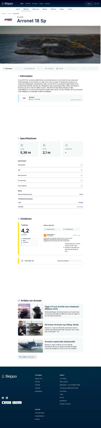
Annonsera (63, 391)
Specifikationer (30, 68)
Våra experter (64, 381)
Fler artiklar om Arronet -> (27, 357)
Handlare (70, 9)
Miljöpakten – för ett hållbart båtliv (70, 385)
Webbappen (38, 391)
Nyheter (47, 3)
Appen (41, 3)
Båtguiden (26, 9)
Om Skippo (63, 378)
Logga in (89, 3)
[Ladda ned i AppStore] (6, 402)
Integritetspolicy (39, 416)
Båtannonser (36, 9)
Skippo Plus (38, 378)
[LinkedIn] (7, 398)
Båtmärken (53, 9)
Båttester (45, 9)
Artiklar (61, 68)
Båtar (22, 3)
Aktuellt (18, 9)
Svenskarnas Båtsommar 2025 (69, 388)
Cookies (37, 419)
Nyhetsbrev (63, 400)
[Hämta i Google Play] (17, 402)
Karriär (62, 397)
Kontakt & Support (65, 404)
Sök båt (37, 381)
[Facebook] (3, 398)
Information (8, 68)
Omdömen (50, 68)
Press (61, 394)
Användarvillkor (40, 413)
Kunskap (34, 3)
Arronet (9, 13)
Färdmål (27, 3)
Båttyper (62, 9)
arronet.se (80, 206)
